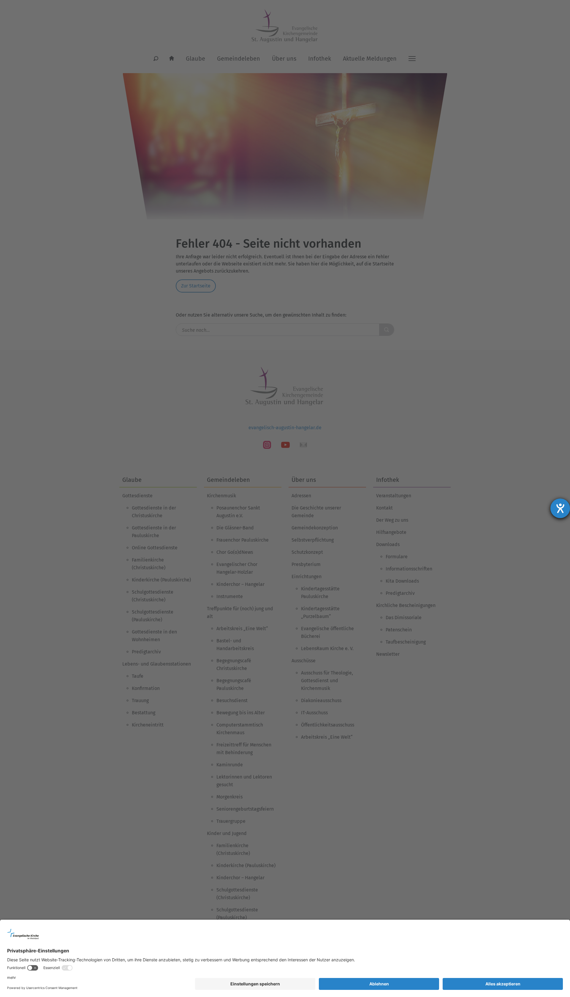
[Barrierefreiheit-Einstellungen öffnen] (560, 508)
